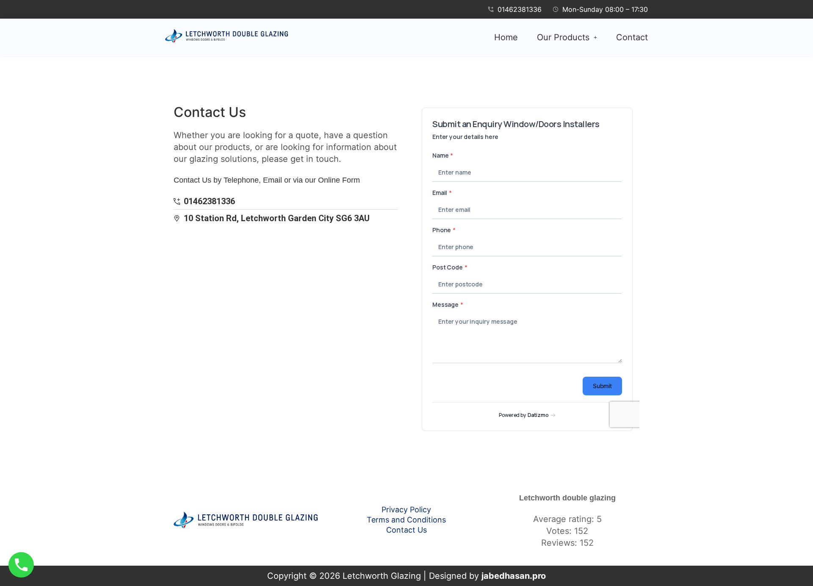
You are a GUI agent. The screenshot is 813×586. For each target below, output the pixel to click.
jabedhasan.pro (513, 576)
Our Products (563, 37)
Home (506, 37)
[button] (567, 37)
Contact (632, 37)
